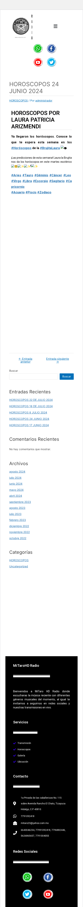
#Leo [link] (67, 175)
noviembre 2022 (19, 532)
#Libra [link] (27, 181)
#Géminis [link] (41, 175)
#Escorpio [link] (40, 181)
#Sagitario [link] (57, 181)
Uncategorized (18, 566)
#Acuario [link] (18, 192)
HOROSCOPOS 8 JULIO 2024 (28, 412)
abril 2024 (15, 495)
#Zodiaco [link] (44, 192)
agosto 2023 (17, 507)
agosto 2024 (17, 471)
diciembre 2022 (19, 526)
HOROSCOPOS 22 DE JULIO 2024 (31, 399)
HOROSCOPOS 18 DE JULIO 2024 (31, 406)
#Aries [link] (16, 175)
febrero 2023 (17, 520)
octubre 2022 (17, 538)
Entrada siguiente (57, 360)
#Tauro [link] (27, 175)
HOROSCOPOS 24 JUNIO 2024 (29, 418)
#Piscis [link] (30, 192)
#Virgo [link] (16, 181)
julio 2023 (15, 514)
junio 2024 (15, 483)
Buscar (13, 370)
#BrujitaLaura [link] (50, 148)
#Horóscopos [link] (21, 148)
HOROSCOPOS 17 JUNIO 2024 (29, 425)
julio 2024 (15, 477)
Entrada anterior (25, 360)
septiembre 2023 (20, 501)
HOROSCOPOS (18, 100)
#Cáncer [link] (55, 175)
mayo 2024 (16, 489)
